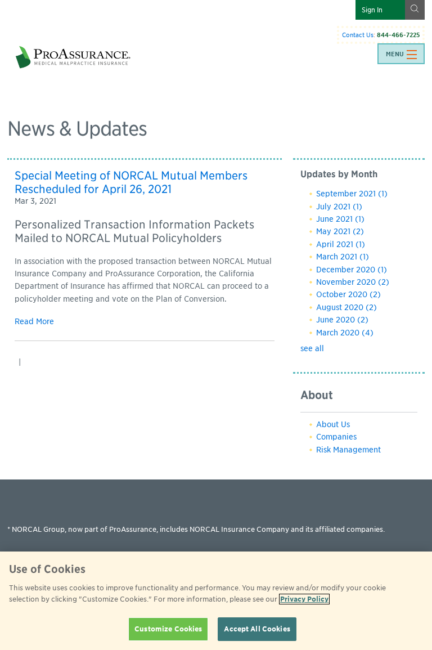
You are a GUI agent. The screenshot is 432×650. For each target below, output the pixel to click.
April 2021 (340, 244)
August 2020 (346, 307)
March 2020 (345, 332)
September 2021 (352, 193)
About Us (333, 424)
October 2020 (348, 294)
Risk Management (348, 449)
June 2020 (342, 319)
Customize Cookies (168, 629)
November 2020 (352, 281)
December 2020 (351, 269)
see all (312, 348)
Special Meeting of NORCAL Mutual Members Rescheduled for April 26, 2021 (131, 182)
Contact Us (358, 35)
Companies (336, 436)
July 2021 (339, 206)
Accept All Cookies (257, 629)
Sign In (372, 10)
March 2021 (342, 256)
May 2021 (340, 231)
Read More (34, 321)
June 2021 (340, 218)
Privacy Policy (304, 599)
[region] (216, 601)
